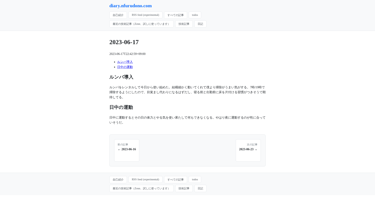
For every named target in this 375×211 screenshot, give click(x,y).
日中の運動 (125, 67)
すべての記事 (175, 15)
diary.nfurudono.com (130, 5)
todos (195, 14)
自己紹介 (118, 15)
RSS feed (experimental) (145, 14)
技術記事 (184, 23)
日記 (200, 23)
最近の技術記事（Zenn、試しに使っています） (141, 23)
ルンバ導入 (125, 61)
